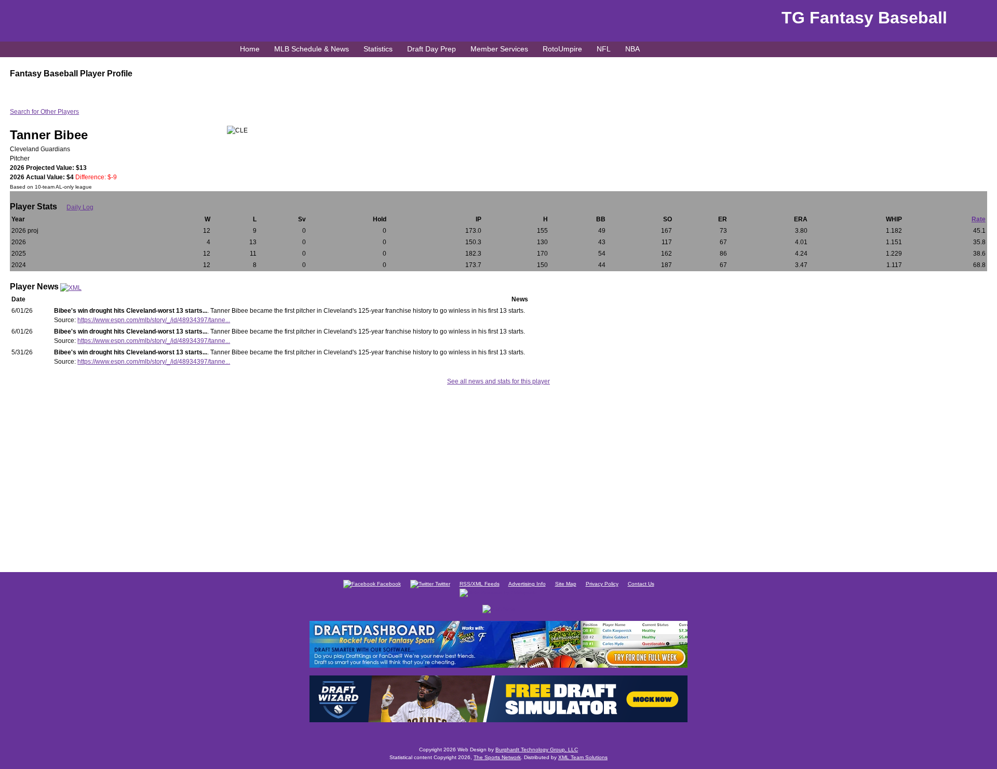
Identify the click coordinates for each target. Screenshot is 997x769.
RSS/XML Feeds (480, 584)
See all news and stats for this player (498, 381)
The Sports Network (497, 757)
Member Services (499, 49)
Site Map (565, 584)
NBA (632, 49)
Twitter (442, 584)
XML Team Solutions (583, 757)
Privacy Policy (602, 584)
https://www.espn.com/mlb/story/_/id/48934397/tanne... (153, 320)
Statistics (378, 49)
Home (250, 49)
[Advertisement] (498, 477)
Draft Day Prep (431, 49)
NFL (604, 49)
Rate (979, 219)
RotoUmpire (562, 49)
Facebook (388, 584)
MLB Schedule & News (311, 49)
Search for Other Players (44, 111)
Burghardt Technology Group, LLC (536, 749)
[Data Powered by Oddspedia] (498, 592)
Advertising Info (527, 584)
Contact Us (641, 584)
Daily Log (79, 207)
